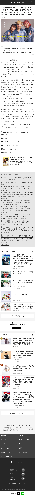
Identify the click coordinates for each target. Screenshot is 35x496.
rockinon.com (17, 2)
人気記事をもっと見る (16, 413)
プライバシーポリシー (23, 483)
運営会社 (12, 486)
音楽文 (20, 448)
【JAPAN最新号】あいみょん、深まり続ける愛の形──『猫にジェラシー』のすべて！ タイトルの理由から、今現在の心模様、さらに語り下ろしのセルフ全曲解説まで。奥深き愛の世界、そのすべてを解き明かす (17, 238)
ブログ (3, 444)
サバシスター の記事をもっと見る (17, 316)
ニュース (3, 439)
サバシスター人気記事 (8, 251)
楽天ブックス (7, 138)
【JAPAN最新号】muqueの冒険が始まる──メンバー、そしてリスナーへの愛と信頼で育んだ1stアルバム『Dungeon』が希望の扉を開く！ (17, 216)
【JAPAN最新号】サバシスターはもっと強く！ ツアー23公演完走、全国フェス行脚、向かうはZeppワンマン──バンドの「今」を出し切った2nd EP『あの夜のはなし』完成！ (17, 229)
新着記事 (3, 435)
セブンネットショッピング (11, 142)
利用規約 (14, 483)
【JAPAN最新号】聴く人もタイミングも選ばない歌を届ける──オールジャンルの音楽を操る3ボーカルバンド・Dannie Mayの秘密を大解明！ (17, 202)
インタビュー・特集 (24, 439)
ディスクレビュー (5, 448)
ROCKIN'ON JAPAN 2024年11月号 (9, 174)
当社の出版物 (22, 452)
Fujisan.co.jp (7, 152)
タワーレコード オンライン (11, 145)
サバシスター (5, 60)
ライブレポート (23, 444)
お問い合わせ (4, 486)
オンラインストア (5, 456)
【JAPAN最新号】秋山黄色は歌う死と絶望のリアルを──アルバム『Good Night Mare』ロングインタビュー (17, 188)
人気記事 (4, 335)
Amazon (5, 134)
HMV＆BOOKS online (9, 149)
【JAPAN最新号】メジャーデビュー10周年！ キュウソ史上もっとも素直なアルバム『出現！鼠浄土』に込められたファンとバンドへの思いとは (17, 222)
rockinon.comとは (6, 483)
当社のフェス (4, 452)
